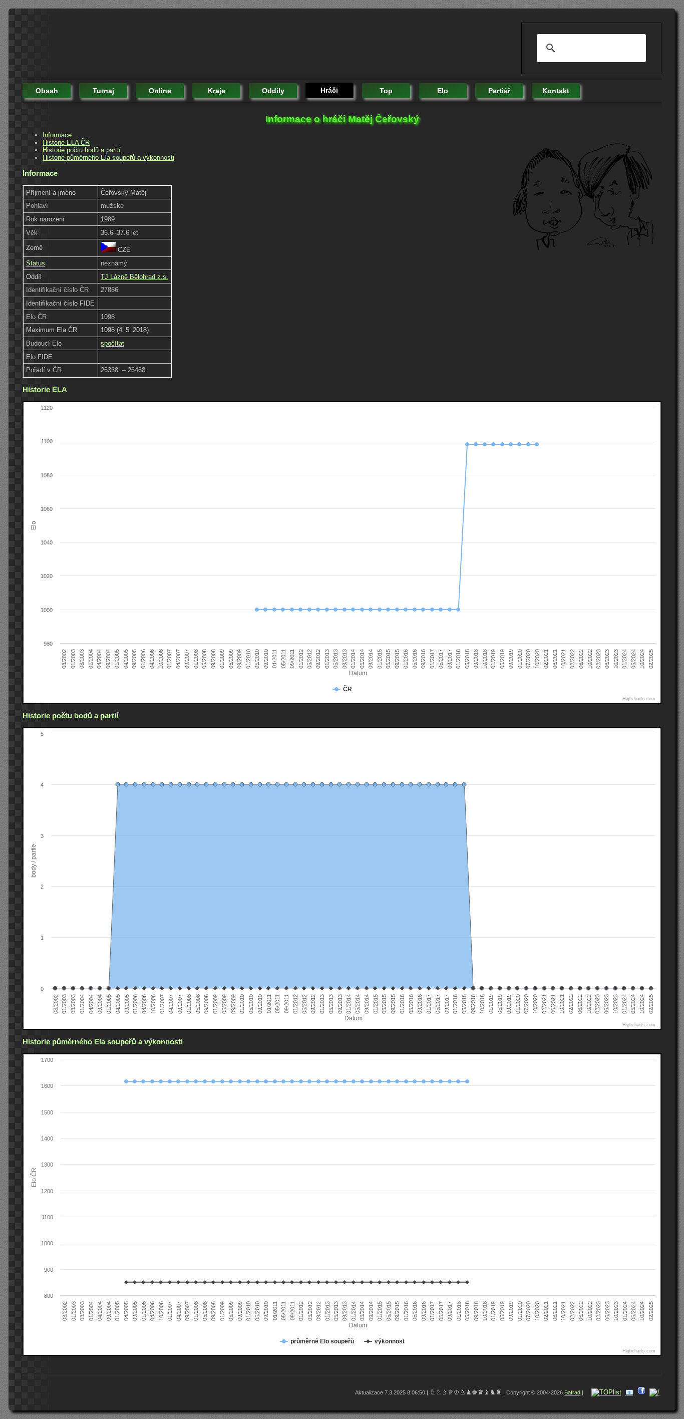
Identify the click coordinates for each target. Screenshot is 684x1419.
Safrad (572, 1392)
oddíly (273, 91)
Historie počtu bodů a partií (82, 150)
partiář (499, 91)
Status (35, 263)
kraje (216, 91)
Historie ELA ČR (66, 142)
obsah (47, 91)
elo (442, 91)
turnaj (103, 91)
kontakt (555, 91)
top (386, 91)
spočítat (112, 343)
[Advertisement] (205, 45)
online (160, 91)
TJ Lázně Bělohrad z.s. (134, 276)
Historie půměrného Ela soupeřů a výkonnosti (108, 157)
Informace (57, 135)
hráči (329, 90)
